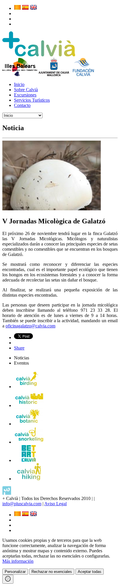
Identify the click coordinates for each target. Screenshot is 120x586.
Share (19, 347)
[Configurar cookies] (7, 579)
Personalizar (15, 571)
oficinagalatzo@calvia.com (30, 325)
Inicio (19, 84)
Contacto (22, 105)
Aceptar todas (89, 571)
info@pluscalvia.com (21, 503)
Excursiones (25, 94)
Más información (17, 561)
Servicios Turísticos (32, 100)
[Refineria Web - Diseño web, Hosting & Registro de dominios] (6, 493)
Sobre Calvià (26, 89)
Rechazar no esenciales (51, 571)
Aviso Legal (55, 503)
